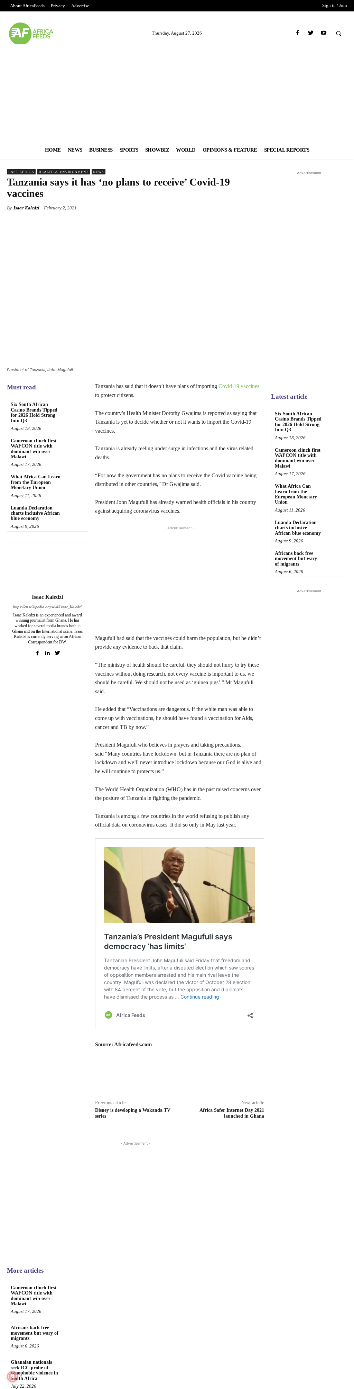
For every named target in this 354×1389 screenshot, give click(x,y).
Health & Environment (63, 172)
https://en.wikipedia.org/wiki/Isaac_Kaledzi (47, 607)
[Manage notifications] (12, 1376)
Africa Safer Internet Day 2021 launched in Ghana (231, 1113)
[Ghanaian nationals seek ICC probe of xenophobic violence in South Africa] (74, 1367)
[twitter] (57, 651)
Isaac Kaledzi (26, 207)
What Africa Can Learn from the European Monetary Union (35, 482)
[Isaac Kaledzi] (47, 566)
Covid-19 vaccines (238, 386)
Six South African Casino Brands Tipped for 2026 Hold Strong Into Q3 (34, 412)
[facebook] (37, 651)
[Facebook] (297, 33)
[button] (338, 33)
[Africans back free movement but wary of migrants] (74, 1333)
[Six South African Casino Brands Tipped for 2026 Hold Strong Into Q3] (74, 410)
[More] (257, 208)
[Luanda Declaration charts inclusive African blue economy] (74, 513)
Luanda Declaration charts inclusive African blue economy (35, 513)
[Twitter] (310, 33)
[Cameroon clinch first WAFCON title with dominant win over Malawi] (74, 446)
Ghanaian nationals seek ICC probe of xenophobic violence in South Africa (34, 1370)
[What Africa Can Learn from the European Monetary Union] (74, 482)
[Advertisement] (177, 92)
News (98, 172)
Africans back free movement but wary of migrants (34, 1333)
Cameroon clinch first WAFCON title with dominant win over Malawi (33, 448)
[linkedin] (47, 651)
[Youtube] (323, 33)
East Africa (21, 172)
